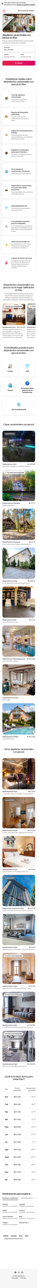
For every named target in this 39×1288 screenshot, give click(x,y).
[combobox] (19, 49)
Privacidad (14, 1278)
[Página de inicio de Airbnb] (3, 10)
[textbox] (10, 57)
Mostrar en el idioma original (25, 5)
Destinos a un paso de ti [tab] (10, 1198)
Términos (23, 1278)
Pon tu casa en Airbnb (26, 11)
